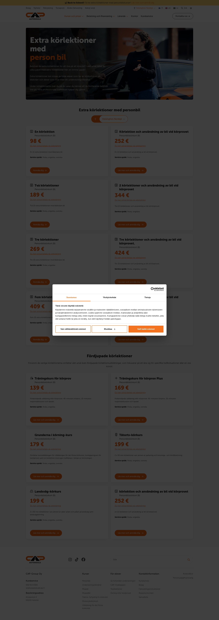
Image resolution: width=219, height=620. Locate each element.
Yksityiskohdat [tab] (109, 297)
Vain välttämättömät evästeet (73, 329)
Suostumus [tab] (71, 297)
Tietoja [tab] (147, 297)
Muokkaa (108, 329)
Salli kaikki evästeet (146, 329)
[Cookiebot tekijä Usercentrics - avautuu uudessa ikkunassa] (153, 289)
